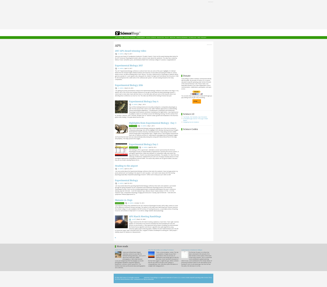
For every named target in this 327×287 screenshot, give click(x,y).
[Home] (131, 33)
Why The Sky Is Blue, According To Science (161, 250)
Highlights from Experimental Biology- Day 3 (152, 123)
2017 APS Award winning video (130, 51)
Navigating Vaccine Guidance (191, 122)
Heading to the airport (126, 166)
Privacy (142, 277)
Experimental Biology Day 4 (143, 101)
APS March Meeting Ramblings (145, 216)
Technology (192, 37)
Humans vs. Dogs (123, 200)
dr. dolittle (120, 54)
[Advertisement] (163, 15)
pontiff (133, 219)
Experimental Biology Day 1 (143, 144)
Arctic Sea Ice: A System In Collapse (191, 250)
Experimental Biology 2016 (129, 85)
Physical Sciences (129, 37)
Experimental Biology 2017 (129, 65)
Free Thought (201, 37)
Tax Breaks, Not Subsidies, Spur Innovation (195, 117)
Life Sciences (119, 37)
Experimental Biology (126, 180)
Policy (167, 37)
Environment (140, 37)
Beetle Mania (119, 250)
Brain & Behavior (182, 37)
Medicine (173, 37)
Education (160, 37)
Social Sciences (151, 37)
